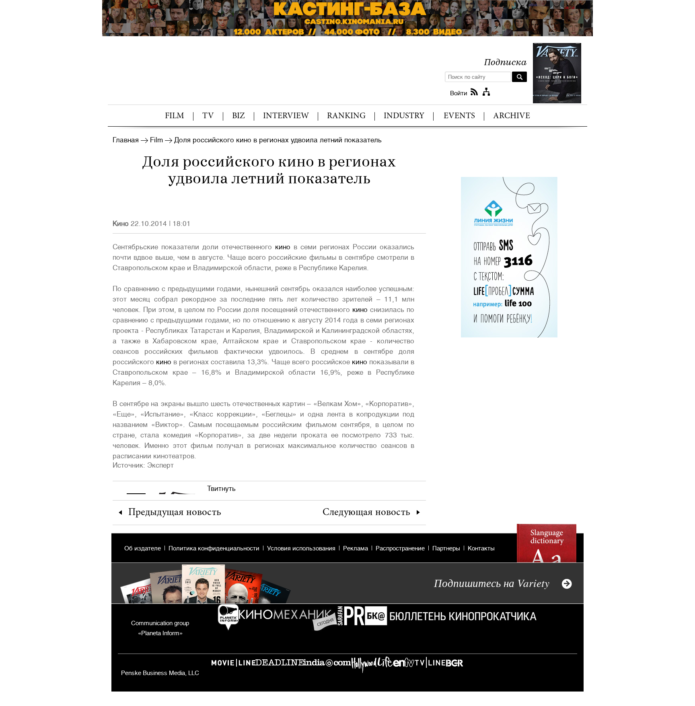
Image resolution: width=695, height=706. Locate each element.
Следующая (366, 513)
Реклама (355, 548)
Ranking (346, 116)
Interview (286, 116)
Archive (511, 116)
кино (282, 247)
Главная (126, 140)
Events (459, 116)
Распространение (400, 548)
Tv (208, 116)
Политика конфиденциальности (214, 548)
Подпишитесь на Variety (491, 582)
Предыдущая (174, 513)
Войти (458, 93)
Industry (404, 116)
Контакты (481, 548)
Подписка (505, 61)
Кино (121, 224)
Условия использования (301, 548)
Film (174, 116)
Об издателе (142, 548)
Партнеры (446, 548)
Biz (238, 116)
